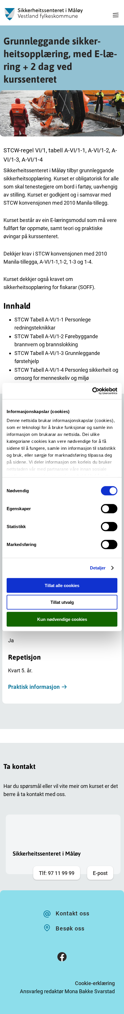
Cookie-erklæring (95, 983)
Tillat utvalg (62, 602)
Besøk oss (70, 928)
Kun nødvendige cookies (62, 619)
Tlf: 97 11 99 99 (56, 873)
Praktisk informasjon (34, 686)
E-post (100, 873)
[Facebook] (62, 958)
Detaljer (98, 567)
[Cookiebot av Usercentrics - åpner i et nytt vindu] (92, 391)
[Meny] (115, 15)
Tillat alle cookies (62, 585)
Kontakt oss (72, 913)
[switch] (109, 508)
